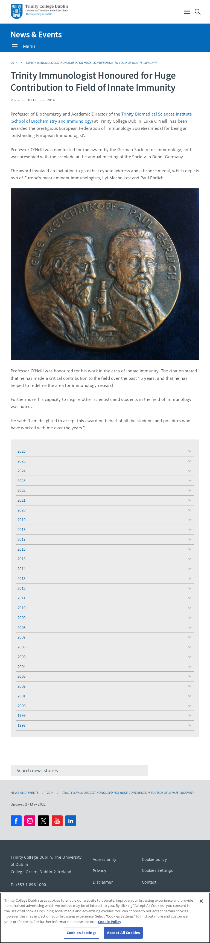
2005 (21, 656)
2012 (21, 588)
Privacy (99, 870)
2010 (21, 607)
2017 (21, 539)
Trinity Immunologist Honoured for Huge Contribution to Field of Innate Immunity (92, 63)
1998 (21, 725)
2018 (21, 529)
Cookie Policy (109, 921)
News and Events (25, 793)
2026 (21, 451)
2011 (21, 597)
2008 (21, 627)
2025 (21, 461)
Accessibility (104, 859)
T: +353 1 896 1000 (28, 884)
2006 (21, 646)
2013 (21, 578)
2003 (21, 676)
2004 (21, 666)
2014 (14, 63)
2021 (21, 500)
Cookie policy (154, 859)
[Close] (201, 901)
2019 (21, 519)
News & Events (36, 34)
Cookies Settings (157, 870)
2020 (21, 510)
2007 (21, 637)
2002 (21, 686)
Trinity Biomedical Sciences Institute (156, 114)
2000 (21, 705)
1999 (21, 715)
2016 (21, 549)
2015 (21, 558)
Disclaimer (103, 882)
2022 (21, 490)
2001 (21, 695)
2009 (21, 617)
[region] (105, 917)
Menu (29, 46)
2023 (21, 480)
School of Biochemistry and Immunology (52, 121)
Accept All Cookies (123, 932)
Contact (149, 882)
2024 (21, 470)
